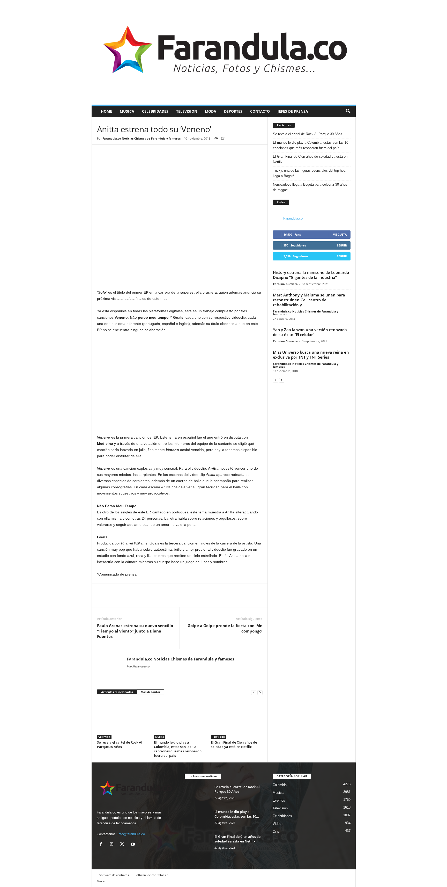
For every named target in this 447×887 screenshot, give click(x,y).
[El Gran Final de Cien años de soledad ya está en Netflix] (237, 719)
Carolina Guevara (285, 284)
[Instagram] (112, 845)
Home (106, 111)
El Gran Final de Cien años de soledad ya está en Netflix (234, 744)
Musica (127, 111)
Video (277, 824)
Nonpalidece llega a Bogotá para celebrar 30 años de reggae (310, 187)
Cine (276, 831)
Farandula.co (293, 218)
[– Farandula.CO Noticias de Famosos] (224, 52)
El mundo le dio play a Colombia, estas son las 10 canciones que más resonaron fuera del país (178, 749)
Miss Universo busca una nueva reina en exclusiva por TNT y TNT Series (311, 355)
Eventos (279, 800)
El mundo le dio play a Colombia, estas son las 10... (236, 814)
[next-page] (260, 692)
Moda (210, 111)
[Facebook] (102, 160)
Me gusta (340, 234)
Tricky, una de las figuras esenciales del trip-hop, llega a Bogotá (309, 173)
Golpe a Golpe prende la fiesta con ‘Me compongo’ (225, 628)
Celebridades (155, 111)
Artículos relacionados (117, 692)
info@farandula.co (131, 834)
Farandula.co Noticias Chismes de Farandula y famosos (141, 138)
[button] (348, 111)
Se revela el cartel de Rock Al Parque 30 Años (119, 744)
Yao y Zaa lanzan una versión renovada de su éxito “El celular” (310, 332)
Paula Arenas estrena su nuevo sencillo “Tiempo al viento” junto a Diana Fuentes (135, 631)
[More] (126, 160)
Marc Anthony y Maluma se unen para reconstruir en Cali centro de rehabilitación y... (309, 299)
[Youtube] (133, 845)
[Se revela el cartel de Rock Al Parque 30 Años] (123, 719)
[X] (123, 845)
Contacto (260, 111)
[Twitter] (114, 160)
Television (186, 111)
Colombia (104, 736)
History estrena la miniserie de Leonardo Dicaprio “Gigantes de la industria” (311, 275)
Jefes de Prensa (293, 111)
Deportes (233, 111)
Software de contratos (114, 875)
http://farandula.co (138, 666)
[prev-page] (253, 692)
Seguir (342, 245)
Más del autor (150, 692)
